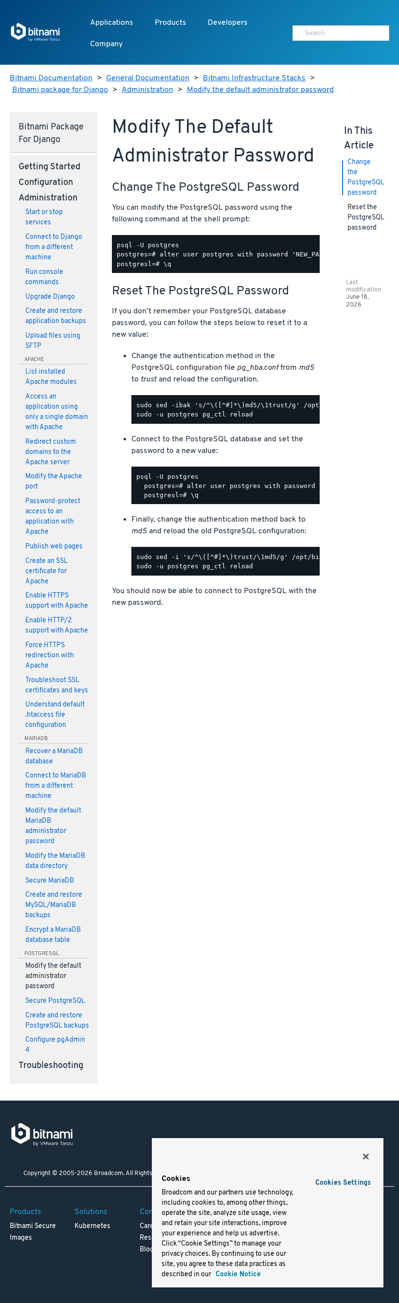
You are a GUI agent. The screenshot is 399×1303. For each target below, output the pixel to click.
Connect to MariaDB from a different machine (55, 786)
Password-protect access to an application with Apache (52, 516)
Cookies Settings (343, 1183)
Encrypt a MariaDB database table (53, 935)
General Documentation (147, 78)
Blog (147, 1250)
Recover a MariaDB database (54, 756)
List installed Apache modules (51, 377)
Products (170, 23)
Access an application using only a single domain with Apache (56, 412)
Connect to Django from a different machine (53, 247)
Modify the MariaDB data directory (55, 861)
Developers (228, 23)
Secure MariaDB (49, 881)
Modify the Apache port (53, 481)
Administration (147, 90)
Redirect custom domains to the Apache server (50, 452)
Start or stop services (44, 217)
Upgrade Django (50, 297)
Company (106, 44)
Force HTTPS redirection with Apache (49, 655)
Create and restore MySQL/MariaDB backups (53, 905)
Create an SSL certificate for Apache (46, 571)
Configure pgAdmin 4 (55, 1045)
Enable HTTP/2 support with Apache (56, 625)
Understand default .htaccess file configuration (55, 715)
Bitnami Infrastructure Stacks (254, 78)
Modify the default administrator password (260, 90)
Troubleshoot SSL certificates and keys (56, 685)
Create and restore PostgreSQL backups (57, 1021)
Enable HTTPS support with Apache (56, 601)
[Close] (366, 1156)
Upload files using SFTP (52, 341)
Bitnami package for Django (60, 90)
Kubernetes (92, 1226)
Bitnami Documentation (51, 78)
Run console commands (44, 277)
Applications (111, 23)
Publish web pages (54, 547)
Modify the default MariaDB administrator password (53, 826)
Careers (151, 1226)
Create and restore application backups (55, 316)
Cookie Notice (237, 1274)
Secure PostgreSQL (55, 1001)
